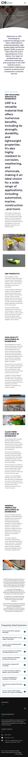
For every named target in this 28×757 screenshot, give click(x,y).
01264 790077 (8, 735)
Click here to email (9, 737)
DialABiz (19, 752)
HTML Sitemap (18, 754)
